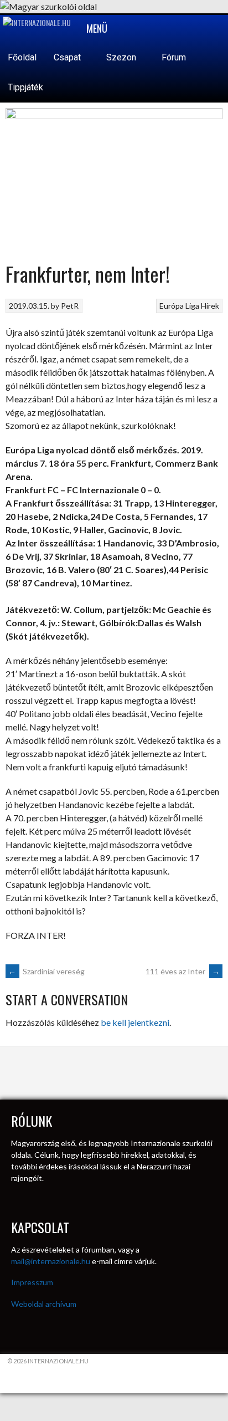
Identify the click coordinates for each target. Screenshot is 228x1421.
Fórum (174, 57)
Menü (95, 28)
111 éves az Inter (183, 971)
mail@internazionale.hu (50, 1261)
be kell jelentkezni (135, 1022)
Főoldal (22, 57)
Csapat (68, 57)
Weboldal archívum (43, 1303)
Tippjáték (25, 87)
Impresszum (32, 1282)
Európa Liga (179, 305)
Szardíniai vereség (46, 971)
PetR (70, 305)
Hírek (210, 305)
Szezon (122, 57)
